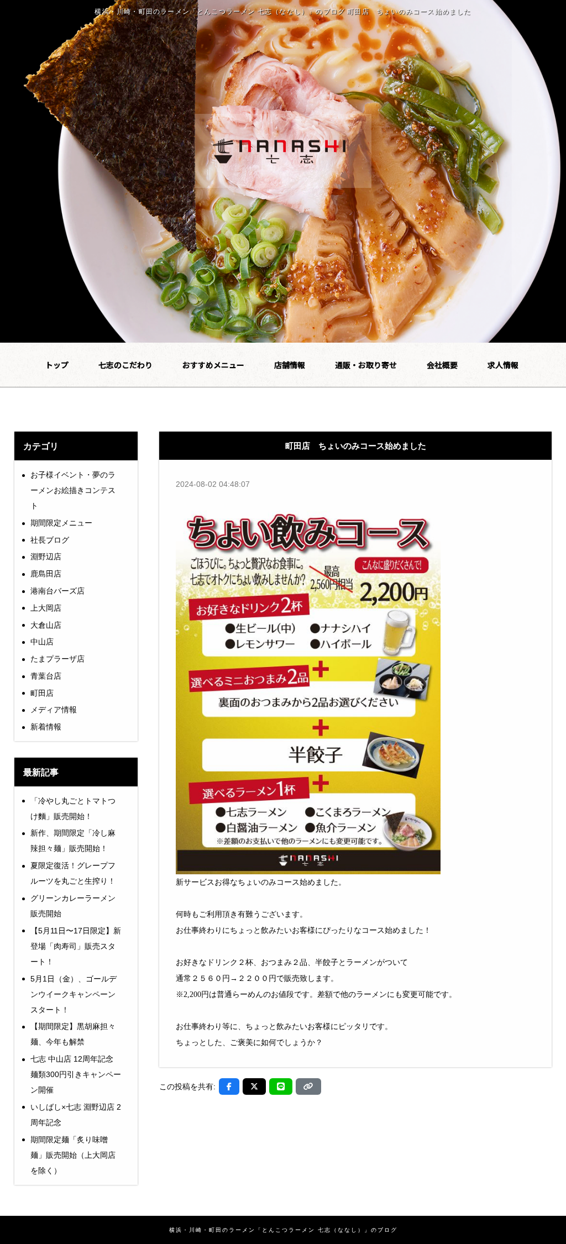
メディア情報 (53, 709)
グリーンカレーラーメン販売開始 (73, 906)
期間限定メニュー (61, 522)
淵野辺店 (45, 556)
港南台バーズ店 (57, 590)
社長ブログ (49, 540)
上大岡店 (45, 607)
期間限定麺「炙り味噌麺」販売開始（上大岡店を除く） (73, 1155)
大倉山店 (45, 625)
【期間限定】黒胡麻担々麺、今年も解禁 (73, 1034)
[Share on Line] (280, 1086)
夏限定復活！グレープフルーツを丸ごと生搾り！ (73, 873)
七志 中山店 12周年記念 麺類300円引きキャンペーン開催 (75, 1074)
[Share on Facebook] (229, 1086)
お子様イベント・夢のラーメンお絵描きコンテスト (73, 490)
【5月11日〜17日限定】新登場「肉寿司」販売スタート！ (75, 946)
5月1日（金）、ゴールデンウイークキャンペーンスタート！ (73, 994)
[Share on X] (254, 1086)
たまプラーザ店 (57, 658)
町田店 (42, 693)
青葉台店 (45, 675)
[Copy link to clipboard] (308, 1086)
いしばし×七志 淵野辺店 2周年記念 (75, 1115)
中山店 (42, 641)
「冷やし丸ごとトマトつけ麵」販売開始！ (73, 808)
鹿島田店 (45, 573)
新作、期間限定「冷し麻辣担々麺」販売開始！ (73, 840)
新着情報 (45, 726)
